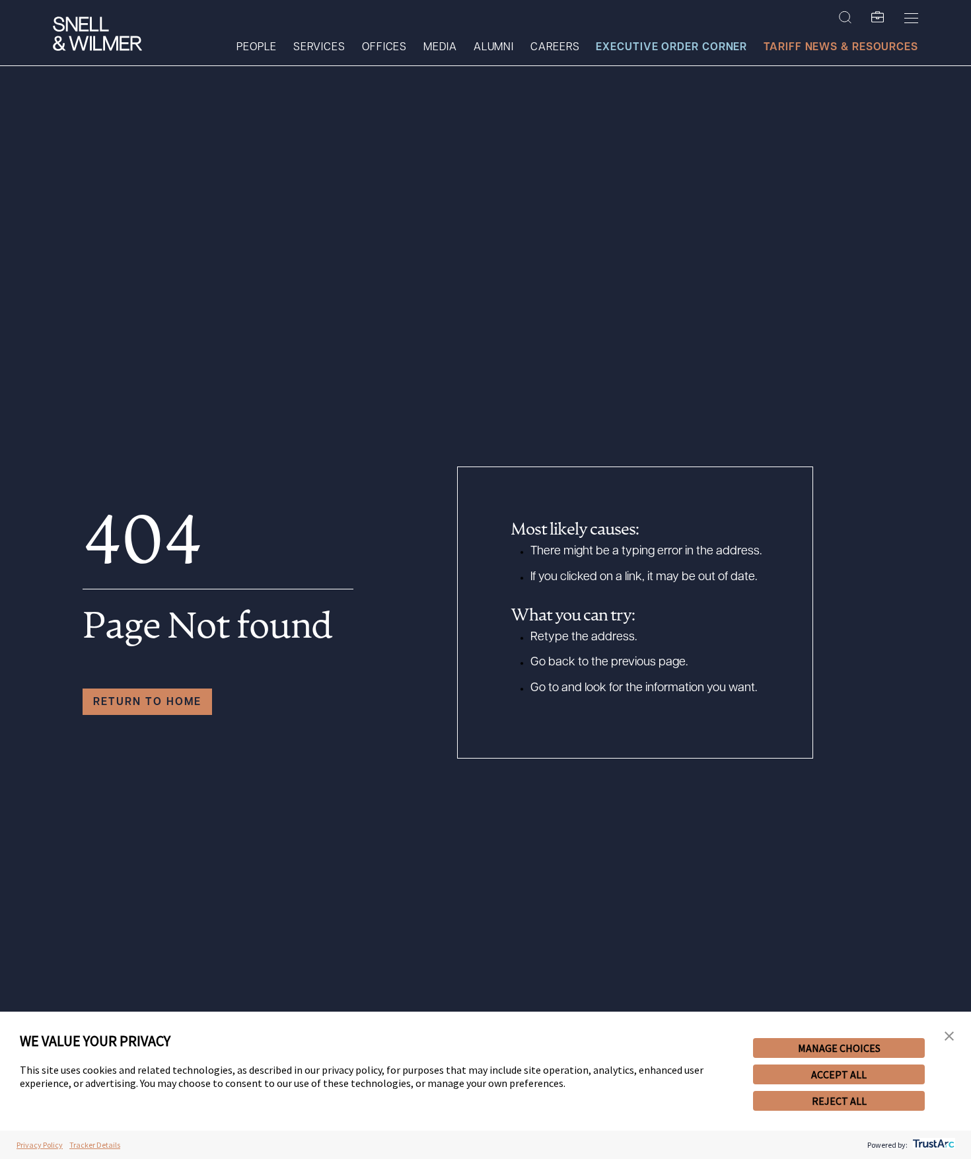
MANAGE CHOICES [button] (839, 1048)
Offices (384, 47)
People (256, 47)
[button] (949, 1036)
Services (319, 47)
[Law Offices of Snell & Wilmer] (97, 35)
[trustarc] (932, 1144)
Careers (554, 47)
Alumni (494, 47)
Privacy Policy (40, 1145)
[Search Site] (845, 17)
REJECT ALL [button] (839, 1100)
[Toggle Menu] (911, 17)
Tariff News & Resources (841, 47)
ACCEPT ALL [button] (839, 1074)
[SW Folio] (877, 17)
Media (440, 47)
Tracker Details (94, 1145)
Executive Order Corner (671, 47)
